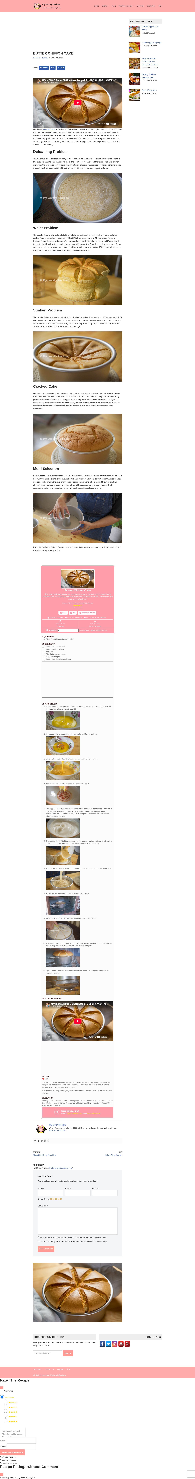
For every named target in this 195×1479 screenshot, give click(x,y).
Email (68, 1188)
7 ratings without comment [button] (60, 1168)
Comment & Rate (88, 613)
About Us (140, 6)
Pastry (45, 58)
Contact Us (151, 6)
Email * (3, 1446)
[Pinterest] (45, 1141)
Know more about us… (57, 1130)
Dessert (37, 58)
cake (52, 68)
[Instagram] (42, 1141)
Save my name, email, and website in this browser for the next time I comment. (73, 1237)
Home (96, 6)
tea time (61, 68)
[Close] (1, 1387)
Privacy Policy (81, 1241)
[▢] (43, 647)
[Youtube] (35, 1141)
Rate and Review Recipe (12, 1452)
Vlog (114, 6)
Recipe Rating (43, 1199)
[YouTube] (121, 1344)
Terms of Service (96, 1241)
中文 (159, 6)
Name (41, 1188)
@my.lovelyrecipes (74, 1113)
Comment (43, 1206)
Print (64, 613)
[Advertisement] (77, 34)
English (60, 1369)
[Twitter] (48, 1141)
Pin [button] (73, 613)
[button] (74, 605)
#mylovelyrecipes (93, 1113)
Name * (3, 1440)
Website (95, 1188)
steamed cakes (49, 129)
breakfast (44, 68)
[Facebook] (39, 1141)
